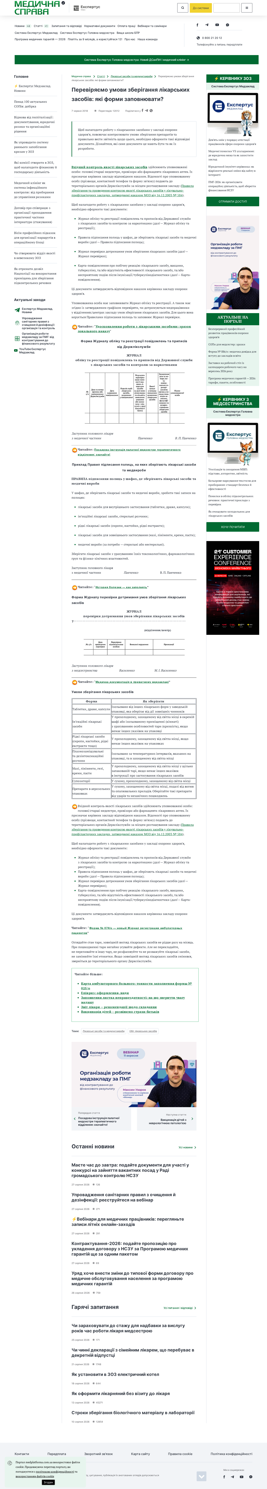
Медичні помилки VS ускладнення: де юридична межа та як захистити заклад (231, 155)
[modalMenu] (246, 8)
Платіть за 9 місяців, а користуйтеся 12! (95, 39)
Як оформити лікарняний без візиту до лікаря (121, 1393)
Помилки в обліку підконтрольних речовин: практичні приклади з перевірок (230, 500)
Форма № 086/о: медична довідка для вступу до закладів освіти (232, 353)
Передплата (56, 1454)
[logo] (40, 8)
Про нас (130, 39)
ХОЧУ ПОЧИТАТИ (233, 527)
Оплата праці (126, 26)
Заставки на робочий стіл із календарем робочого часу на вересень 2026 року (227, 367)
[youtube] (217, 25)
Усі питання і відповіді (178, 1307)
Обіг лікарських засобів (143, 1031)
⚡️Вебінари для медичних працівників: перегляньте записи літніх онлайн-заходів (128, 1222)
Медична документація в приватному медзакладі (132, 681)
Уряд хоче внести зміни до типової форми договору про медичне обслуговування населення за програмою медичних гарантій (133, 1278)
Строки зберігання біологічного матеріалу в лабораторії (133, 1412)
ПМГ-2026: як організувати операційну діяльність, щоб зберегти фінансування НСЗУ (232, 186)
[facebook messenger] (227, 25)
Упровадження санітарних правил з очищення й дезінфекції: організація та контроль (38, 323)
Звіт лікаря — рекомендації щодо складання (119, 1007)
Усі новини (186, 1147)
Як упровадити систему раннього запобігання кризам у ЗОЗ (31, 147)
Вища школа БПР (128, 32)
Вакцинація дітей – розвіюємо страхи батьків (120, 1011)
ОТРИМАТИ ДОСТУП (233, 201)
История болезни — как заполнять (121, 587)
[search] (182, 8)
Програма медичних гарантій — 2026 (40, 39)
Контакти (22, 1454)
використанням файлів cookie (35, 1476)
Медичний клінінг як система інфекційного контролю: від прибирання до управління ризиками (34, 190)
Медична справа (81, 76)
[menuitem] (24, 26)
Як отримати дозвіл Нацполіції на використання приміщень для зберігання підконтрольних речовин (35, 276)
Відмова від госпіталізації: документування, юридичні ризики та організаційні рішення (34, 124)
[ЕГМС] (232, 443)
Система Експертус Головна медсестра (87, 32)
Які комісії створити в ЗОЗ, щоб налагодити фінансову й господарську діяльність (35, 167)
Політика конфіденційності (231, 1454)
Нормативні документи (99, 26)
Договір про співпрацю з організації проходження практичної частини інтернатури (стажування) (33, 215)
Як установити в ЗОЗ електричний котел (115, 1374)
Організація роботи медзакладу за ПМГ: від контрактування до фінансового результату (38, 338)
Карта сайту (140, 1454)
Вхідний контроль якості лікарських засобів (109, 167)
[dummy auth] (226, 8)
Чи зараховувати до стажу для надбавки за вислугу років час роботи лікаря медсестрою (128, 1328)
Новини (22, 26)
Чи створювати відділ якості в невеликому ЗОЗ (34, 255)
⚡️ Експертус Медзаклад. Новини (32, 88)
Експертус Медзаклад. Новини (37, 310)
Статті (40, 26)
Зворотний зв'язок (98, 1454)
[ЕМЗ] (232, 114)
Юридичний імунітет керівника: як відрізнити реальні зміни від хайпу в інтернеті (231, 171)
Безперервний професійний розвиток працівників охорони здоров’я (228, 333)
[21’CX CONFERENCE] (232, 634)
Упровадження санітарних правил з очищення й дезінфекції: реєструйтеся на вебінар (124, 1197)
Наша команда (148, 39)
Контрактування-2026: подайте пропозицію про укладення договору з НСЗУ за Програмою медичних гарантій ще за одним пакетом (130, 1249)
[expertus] (85, 8)
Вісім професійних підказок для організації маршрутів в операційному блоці (35, 237)
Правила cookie (180, 1454)
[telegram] (206, 25)
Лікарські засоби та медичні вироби (131, 76)
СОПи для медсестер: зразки (226, 344)
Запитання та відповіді (66, 26)
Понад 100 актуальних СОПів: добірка (30, 103)
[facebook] (197, 25)
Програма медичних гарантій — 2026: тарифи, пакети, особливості (232, 380)
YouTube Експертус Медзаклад (32, 350)
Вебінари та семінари (152, 26)
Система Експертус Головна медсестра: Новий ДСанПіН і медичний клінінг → (136, 59)
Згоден (48, 1482)
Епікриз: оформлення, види (105, 993)
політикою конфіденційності (55, 1471)
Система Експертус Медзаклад (36, 32)
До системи (201, 8)
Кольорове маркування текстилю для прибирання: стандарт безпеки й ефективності (232, 485)
